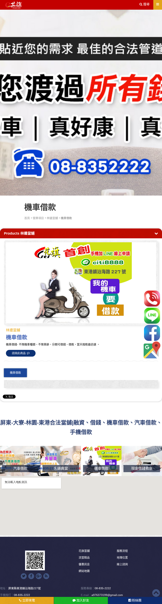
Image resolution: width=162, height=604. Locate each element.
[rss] (46, 576)
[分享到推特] (24, 576)
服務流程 (122, 550)
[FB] (152, 332)
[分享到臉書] (31, 576)
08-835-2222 (103, 588)
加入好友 (82, 600)
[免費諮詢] (152, 298)
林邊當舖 (52, 218)
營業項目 (38, 218)
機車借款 (15, 372)
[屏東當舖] (81, 102)
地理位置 (122, 557)
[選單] (157, 4)
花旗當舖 (84, 550)
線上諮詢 (122, 564)
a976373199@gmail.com (107, 595)
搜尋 (146, 4)
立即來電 (28, 600)
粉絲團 (136, 600)
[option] (81, 282)
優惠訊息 (84, 564)
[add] (152, 350)
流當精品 (84, 557)
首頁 (27, 218)
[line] (152, 315)
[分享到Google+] (39, 576)
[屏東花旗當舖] (13, 5)
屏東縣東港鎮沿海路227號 (24, 588)
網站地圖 (84, 570)
